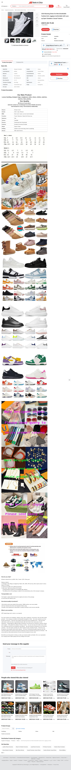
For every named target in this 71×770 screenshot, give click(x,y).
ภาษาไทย (66, 760)
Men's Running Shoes (31, 10)
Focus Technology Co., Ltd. (26, 764)
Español (15, 760)
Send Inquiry (45, 29)
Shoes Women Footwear (7, 750)
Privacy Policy (56, 764)
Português (20, 760)
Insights (38, 758)
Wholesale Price (42, 757)
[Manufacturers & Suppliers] (36, 2)
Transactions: (62, 49)
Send (13, 667)
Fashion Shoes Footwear (59, 746)
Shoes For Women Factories (22, 746)
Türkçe (29, 761)
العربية (51, 760)
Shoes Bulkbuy (62, 750)
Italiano (36, 760)
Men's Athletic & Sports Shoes (20, 10)
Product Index (63, 757)
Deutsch (41, 760)
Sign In (43, 56)
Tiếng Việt (33, 761)
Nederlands (46, 760)
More (2, 752)
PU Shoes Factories (47, 746)
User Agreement (43, 764)
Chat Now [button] (56, 29)
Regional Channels (56, 757)
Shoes (37, 731)
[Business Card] (68, 68)
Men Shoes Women (20, 750)
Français (25, 760)
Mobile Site (33, 758)
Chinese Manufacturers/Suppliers (23, 757)
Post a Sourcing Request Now (18, 670)
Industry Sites (48, 757)
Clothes (20, 731)
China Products (13, 757)
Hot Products (5, 757)
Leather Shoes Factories (7, 746)
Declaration (50, 764)
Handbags (3, 731)
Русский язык (31, 760)
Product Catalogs (21, 728)
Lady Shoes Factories (35, 746)
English (11, 760)
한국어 (54, 760)
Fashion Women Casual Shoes (49, 750)
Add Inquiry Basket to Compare (20, 45)
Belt (53, 731)
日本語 (58, 760)
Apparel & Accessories (9, 10)
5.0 (55, 64)
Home (2, 10)
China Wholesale (34, 757)
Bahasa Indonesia (40, 761)
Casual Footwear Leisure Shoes (33, 750)
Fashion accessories (5, 733)
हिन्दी (62, 760)
